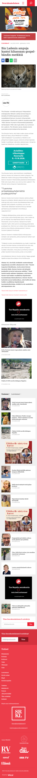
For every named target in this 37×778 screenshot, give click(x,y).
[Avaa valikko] (23, 3)
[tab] (5, 394)
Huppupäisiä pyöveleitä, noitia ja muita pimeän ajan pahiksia (21, 538)
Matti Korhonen (5, 95)
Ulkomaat (5, 43)
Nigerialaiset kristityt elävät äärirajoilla (20, 499)
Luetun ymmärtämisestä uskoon (21, 567)
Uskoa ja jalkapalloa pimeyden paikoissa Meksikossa (21, 606)
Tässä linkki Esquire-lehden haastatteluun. (14, 290)
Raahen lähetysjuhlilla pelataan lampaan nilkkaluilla (21, 471)
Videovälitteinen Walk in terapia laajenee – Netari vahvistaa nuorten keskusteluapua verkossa (22, 417)
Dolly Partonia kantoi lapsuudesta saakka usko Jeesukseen (15, 350)
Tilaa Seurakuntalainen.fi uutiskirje (16, 619)
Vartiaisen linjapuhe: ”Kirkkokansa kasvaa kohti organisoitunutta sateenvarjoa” (17, 37)
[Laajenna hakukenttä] (31, 3)
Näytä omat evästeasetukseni (10, 703)
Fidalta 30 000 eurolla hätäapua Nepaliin (13, 381)
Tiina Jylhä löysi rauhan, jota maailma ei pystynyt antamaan (23, 553)
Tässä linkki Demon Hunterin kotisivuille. (14, 295)
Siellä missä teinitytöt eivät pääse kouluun (21, 485)
